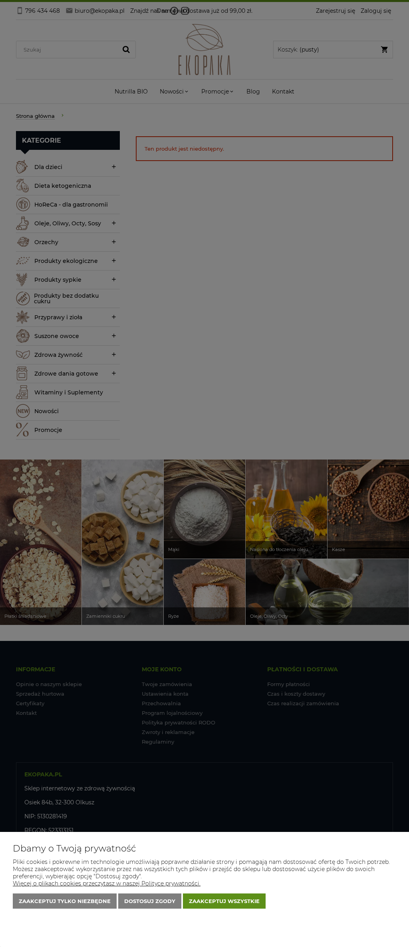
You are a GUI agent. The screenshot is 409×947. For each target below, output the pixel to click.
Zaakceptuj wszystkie (224, 901)
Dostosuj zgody (149, 901)
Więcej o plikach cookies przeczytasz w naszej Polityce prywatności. (107, 883)
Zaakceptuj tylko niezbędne (65, 901)
